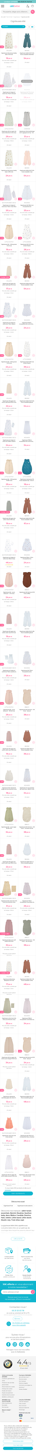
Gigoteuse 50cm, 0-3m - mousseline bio (27, 558)
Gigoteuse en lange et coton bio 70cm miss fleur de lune (9, 206)
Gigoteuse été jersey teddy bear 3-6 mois (9, 53)
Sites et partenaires (7, 1403)
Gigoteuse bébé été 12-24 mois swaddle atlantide (27, 53)
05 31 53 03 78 (27, 1278)
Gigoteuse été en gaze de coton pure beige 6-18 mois (9, 1058)
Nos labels (4, 1405)
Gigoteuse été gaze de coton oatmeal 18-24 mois (9, 401)
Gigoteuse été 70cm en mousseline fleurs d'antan (27, 1136)
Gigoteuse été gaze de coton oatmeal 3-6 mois (9, 284)
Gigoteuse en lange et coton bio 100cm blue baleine (9, 559)
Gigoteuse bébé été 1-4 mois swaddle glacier (27, 862)
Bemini (13, 1213)
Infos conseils (22, 1403)
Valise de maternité (24, 1407)
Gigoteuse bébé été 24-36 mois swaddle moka (27, 519)
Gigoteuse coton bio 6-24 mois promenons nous (9, 1019)
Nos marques (22, 1381)
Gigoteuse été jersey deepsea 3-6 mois (9, 979)
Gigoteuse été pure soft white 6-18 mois (9, 940)
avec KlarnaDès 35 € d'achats (27, 1258)
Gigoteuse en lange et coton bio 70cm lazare (9, 323)
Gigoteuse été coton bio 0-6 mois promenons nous (9, 901)
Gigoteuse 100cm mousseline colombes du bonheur (27, 1020)
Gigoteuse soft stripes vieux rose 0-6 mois (27, 1175)
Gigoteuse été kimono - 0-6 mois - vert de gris (27, 940)
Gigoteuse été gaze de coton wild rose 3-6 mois (9, 632)
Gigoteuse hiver (8, 1205)
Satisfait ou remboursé (8, 1397)
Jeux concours (22, 1405)
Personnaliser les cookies (8, 1386)
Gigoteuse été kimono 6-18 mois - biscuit (26, 1058)
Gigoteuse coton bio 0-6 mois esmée (9, 1136)
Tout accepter (18, 1448)
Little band (16, 1218)
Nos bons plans (23, 1379)
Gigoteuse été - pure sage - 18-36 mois (9, 827)
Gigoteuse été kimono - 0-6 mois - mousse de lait (27, 827)
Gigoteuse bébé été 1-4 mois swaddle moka (27, 749)
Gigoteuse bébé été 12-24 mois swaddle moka (27, 284)
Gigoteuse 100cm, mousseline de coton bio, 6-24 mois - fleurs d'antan (27, 441)
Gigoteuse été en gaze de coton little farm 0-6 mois (9, 132)
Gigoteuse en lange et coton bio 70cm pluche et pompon (9, 672)
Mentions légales (23, 1383)
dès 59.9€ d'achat (9, 1257)
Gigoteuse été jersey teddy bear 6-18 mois (9, 171)
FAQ (3, 1412)
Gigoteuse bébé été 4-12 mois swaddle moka (27, 979)
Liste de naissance (23, 1401)
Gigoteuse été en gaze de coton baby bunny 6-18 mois (9, 1175)
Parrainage (22, 1409)
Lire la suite (18, 1239)
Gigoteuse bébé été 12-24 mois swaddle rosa (27, 171)
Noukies (20, 1213)
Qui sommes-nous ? (24, 1377)
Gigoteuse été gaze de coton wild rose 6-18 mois (9, 749)
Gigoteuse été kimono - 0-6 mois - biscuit (27, 710)
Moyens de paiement (7, 1393)
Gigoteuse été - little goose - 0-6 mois (9, 245)
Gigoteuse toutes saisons (24, 1205)
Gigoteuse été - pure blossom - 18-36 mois (9, 710)
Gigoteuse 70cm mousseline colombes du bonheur (27, 902)
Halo (3, 1218)
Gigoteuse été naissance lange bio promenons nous (9, 788)
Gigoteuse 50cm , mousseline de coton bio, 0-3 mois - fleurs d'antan (27, 324)
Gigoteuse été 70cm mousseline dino (27, 671)
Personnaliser (18, 1441)
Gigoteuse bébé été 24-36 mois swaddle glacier (27, 632)
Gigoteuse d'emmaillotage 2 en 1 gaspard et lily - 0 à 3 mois (27, 133)
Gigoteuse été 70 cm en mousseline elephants (27, 92)
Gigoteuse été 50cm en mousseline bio (27, 205)
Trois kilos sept (17, 1220)
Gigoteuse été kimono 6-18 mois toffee (26, 592)
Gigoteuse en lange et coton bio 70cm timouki (9, 92)
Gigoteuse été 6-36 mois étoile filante (27, 362)
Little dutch (26, 1218)
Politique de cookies (7, 1388)
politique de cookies (25, 1438)
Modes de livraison (7, 1391)
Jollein (8, 1218)
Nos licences (5, 1407)
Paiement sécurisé (24, 1413)
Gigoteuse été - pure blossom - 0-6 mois (9, 592)
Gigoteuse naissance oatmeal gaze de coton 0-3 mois (9, 1098)
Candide (20, 1215)
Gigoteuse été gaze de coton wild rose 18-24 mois (9, 862)
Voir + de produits (18, 1193)
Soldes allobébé (23, 1389)
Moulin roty (6, 1220)
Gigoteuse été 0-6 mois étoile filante (27, 245)
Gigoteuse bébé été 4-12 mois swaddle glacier (27, 1097)
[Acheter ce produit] (15, 46)
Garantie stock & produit (8, 1395)
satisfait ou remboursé (9, 1276)
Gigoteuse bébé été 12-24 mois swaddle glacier (27, 401)
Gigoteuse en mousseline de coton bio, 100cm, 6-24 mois (27, 789)
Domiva (27, 1215)
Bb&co (13, 1215)
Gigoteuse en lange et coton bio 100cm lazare (9, 440)
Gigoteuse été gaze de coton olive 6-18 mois (9, 519)
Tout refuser (18, 1445)
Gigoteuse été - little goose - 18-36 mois (9, 479)
